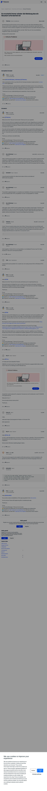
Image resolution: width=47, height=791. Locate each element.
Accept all (40, 770)
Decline (33, 770)
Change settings (36, 774)
